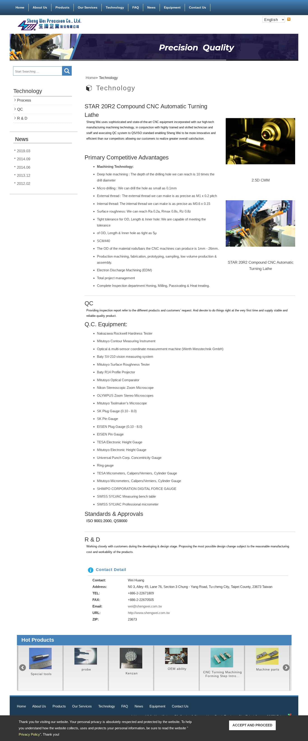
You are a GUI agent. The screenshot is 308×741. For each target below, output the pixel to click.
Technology (115, 7)
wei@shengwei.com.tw (145, 606)
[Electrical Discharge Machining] (267, 656)
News (151, 7)
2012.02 (23, 183)
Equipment (172, 7)
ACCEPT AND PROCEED (252, 725)
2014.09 (23, 159)
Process (24, 100)
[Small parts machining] (40, 656)
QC (20, 109)
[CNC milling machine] (222, 656)
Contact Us (197, 7)
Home (20, 7)
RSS (289, 19)
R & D (22, 118)
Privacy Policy (29, 734)
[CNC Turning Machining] (176, 658)
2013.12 (23, 175)
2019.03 (23, 151)
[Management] (131, 656)
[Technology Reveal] (86, 658)
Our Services (87, 7)
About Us (40, 7)
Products (62, 7)
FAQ (135, 7)
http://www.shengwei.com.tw (149, 613)
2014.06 (23, 167)
